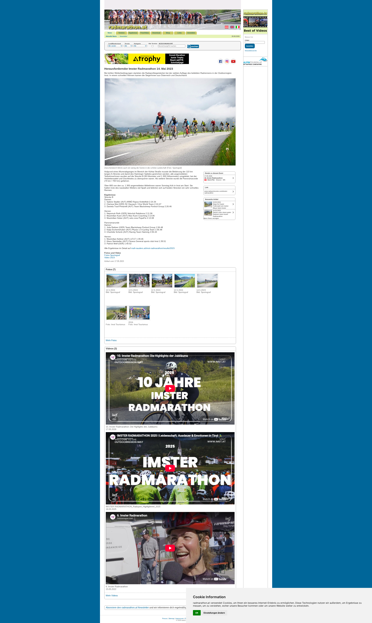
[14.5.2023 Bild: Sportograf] (207, 287)
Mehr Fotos (111, 340)
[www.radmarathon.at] (126, 29)
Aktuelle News (111, 36)
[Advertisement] (173, 4)
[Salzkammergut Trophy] (147, 63)
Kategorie (137, 43)
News (110, 33)
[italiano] (236, 28)
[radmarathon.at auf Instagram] (227, 63)
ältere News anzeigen (211, 218)
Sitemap (171, 618)
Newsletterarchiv (251, 51)
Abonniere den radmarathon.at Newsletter (127, 607)
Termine (121, 33)
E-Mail (247, 40)
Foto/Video (145, 33)
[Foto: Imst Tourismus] (117, 319)
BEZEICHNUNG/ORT (166, 43)
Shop (168, 33)
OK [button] (196, 613)
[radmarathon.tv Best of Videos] (255, 22)
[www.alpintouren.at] (255, 61)
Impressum (180, 618)
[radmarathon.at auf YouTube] (233, 63)
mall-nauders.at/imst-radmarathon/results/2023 (153, 248)
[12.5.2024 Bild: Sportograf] (117, 287)
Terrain (127, 43)
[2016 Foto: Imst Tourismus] (139, 319)
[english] (231, 28)
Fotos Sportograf (112, 255)
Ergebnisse (133, 33)
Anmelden (191, 33)
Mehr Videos (112, 595)
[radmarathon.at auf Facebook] (220, 63)
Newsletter (123, 36)
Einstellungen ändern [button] (214, 613)
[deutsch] (225, 28)
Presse (164, 618)
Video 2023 (109, 257)
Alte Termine (153, 43)
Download (156, 33)
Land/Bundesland (114, 43)
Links (179, 33)
